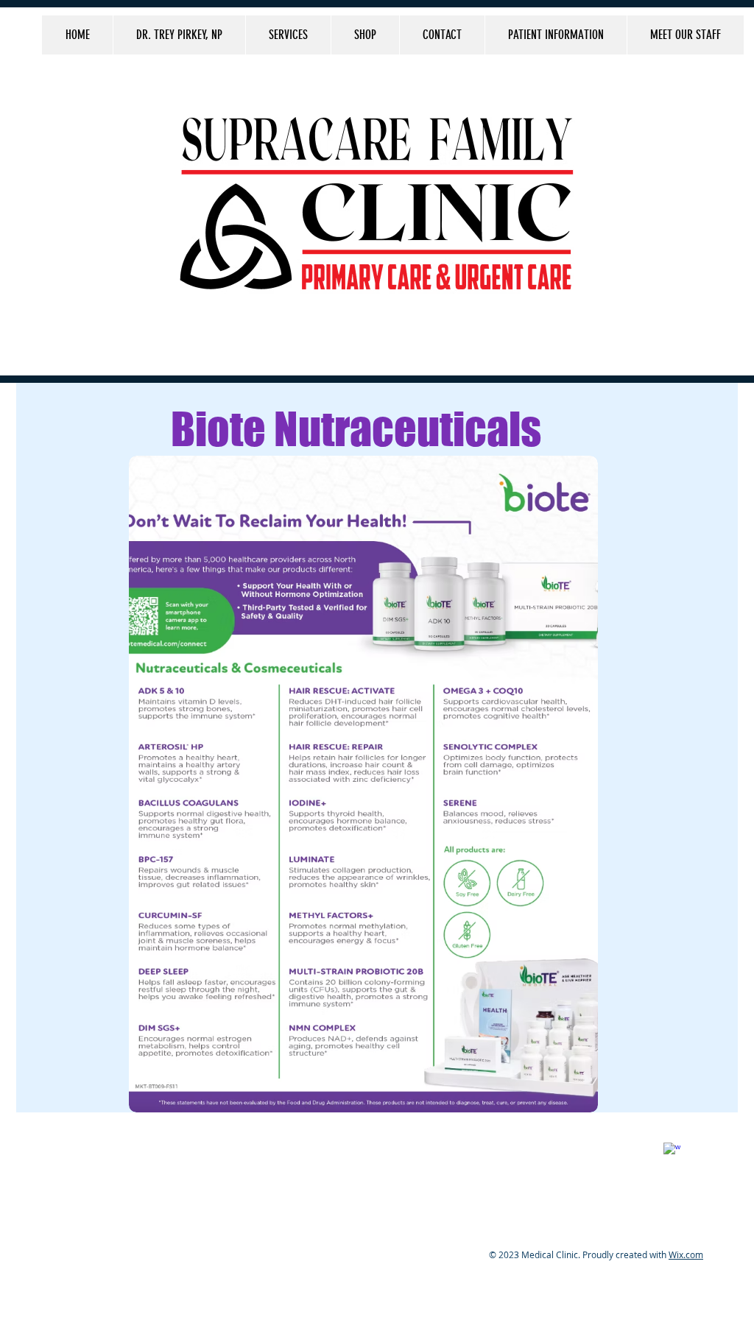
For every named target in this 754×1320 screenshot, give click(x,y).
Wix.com (686, 1254)
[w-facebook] (671, 1151)
